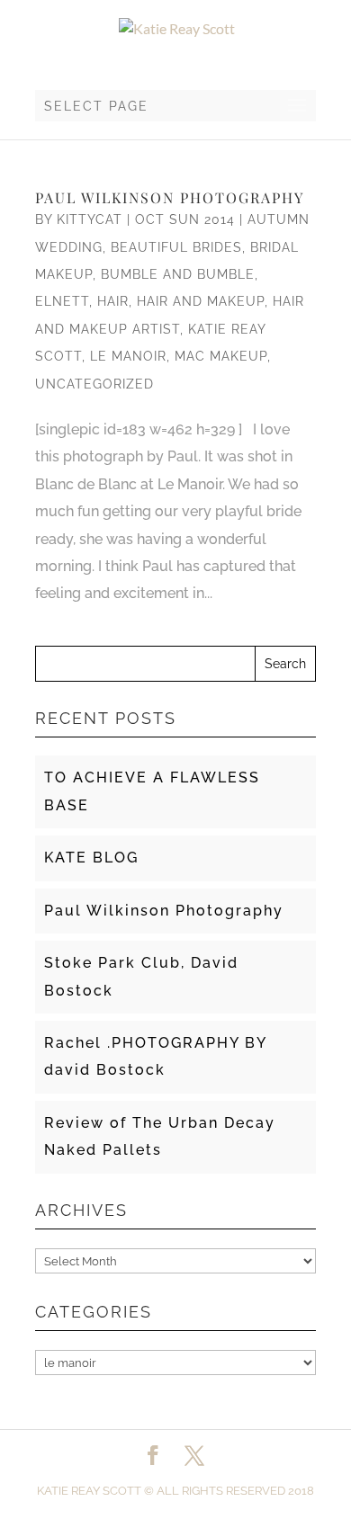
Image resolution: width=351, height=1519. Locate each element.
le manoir (128, 356)
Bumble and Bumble (178, 274)
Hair (113, 301)
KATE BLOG (91, 857)
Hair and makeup (201, 301)
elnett (62, 301)
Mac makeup (221, 356)
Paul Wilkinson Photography (169, 197)
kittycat (89, 219)
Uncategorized (94, 384)
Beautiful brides (176, 247)
